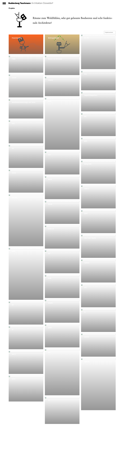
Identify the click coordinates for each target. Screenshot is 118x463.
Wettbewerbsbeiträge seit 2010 (23, 102)
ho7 (49, 155)
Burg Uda (87, 164)
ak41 (13, 379)
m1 (49, 253)
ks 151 (86, 38)
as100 (14, 78)
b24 (13, 123)
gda (85, 141)
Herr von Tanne (90, 238)
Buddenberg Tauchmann (19, 3)
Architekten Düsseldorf (42, 3)
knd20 (50, 303)
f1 (85, 312)
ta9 (49, 352)
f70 (85, 74)
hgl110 (86, 362)
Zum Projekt (15, 40)
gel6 (85, 213)
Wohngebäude (53, 38)
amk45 (50, 80)
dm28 (50, 204)
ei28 (13, 251)
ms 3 (13, 354)
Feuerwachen (17, 38)
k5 (13, 305)
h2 (49, 400)
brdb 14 (51, 229)
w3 (13, 148)
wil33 (50, 179)
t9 (12, 329)
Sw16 (14, 173)
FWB (13, 59)
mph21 (86, 263)
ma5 (49, 278)
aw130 (86, 337)
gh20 (50, 327)
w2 (85, 116)
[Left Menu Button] (1, 427)
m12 (49, 101)
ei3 (85, 287)
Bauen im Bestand (55, 59)
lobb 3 (86, 188)
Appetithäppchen (90, 95)
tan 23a (14, 197)
